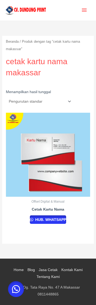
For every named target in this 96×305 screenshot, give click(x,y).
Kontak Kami (72, 270)
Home (19, 270)
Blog (31, 270)
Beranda (12, 41)
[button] (16, 289)
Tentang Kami (48, 276)
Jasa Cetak (48, 270)
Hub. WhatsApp (50, 219)
